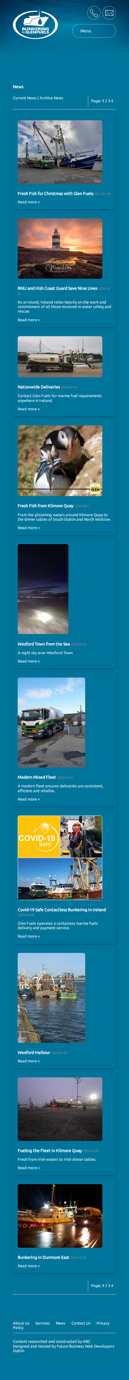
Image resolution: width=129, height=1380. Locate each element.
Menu (85, 30)
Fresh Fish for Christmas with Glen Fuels (55, 193)
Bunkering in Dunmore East (43, 1257)
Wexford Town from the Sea (44, 644)
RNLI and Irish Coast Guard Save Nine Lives (57, 288)
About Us (21, 1323)
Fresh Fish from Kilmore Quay (46, 505)
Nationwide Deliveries (39, 387)
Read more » (29, 202)
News (60, 1323)
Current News (25, 98)
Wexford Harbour (34, 1052)
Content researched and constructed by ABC (51, 1341)
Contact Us (81, 1323)
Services (42, 1323)
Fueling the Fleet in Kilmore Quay (50, 1150)
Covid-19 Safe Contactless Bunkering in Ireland (62, 909)
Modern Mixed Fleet (37, 777)
